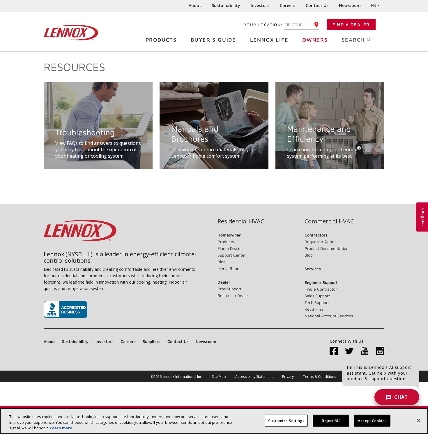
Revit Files (314, 309)
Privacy (288, 376)
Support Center (231, 254)
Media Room (228, 268)
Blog (221, 261)
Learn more (61, 428)
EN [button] (373, 5)
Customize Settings (286, 420)
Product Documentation (327, 248)
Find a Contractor (321, 289)
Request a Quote (320, 241)
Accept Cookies (372, 420)
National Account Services (329, 315)
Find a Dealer (351, 24)
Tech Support (317, 302)
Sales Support (317, 295)
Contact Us (317, 5)
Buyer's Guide (213, 40)
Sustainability (226, 5)
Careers (287, 5)
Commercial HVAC (329, 221)
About (195, 5)
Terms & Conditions (319, 376)
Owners (315, 40)
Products (161, 40)
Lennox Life (269, 40)
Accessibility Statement (254, 376)
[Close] (418, 420)
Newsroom (350, 5)
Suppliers (151, 341)
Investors (260, 5)
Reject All (330, 420)
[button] (422, 217)
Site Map (219, 376)
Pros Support (229, 288)
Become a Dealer (233, 295)
